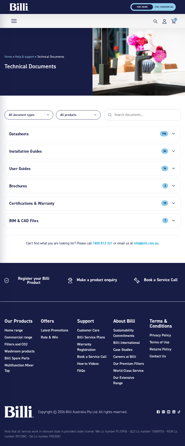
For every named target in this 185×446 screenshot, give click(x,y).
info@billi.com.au (146, 243)
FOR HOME (142, 6)
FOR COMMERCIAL (164, 6)
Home (8, 56)
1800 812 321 (103, 243)
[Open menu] (14, 21)
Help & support (24, 56)
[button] (155, 22)
